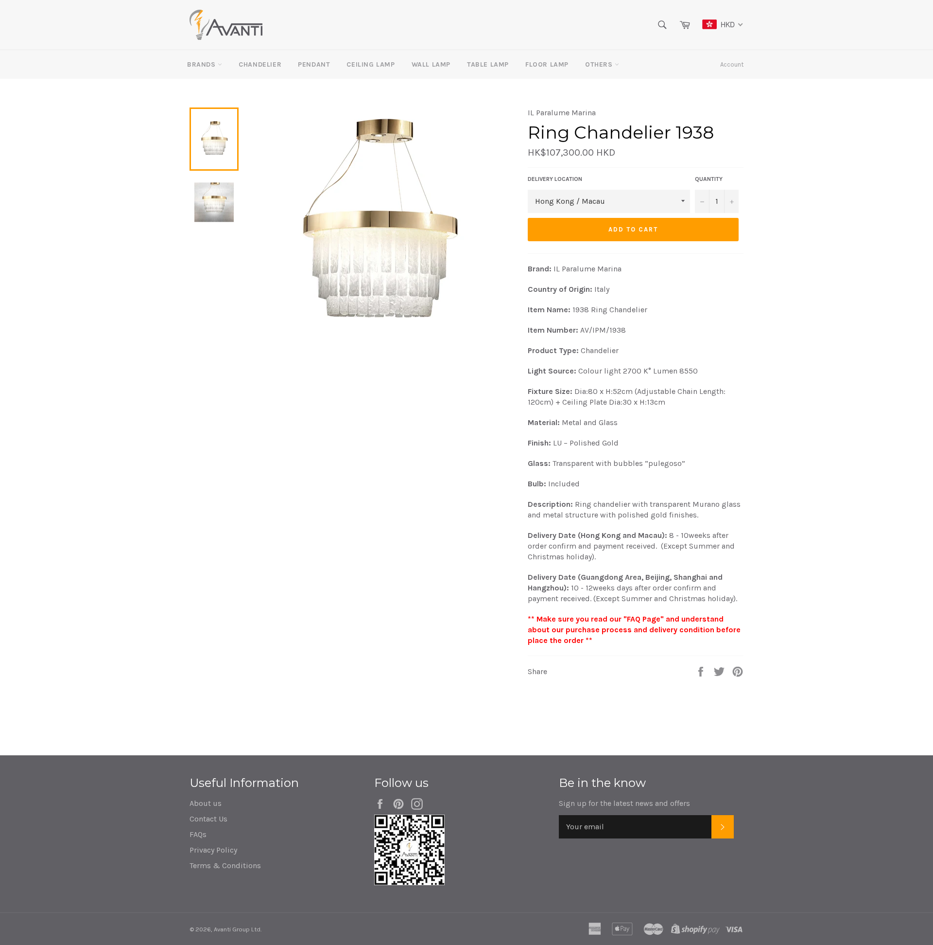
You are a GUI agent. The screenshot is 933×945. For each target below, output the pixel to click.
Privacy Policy (213, 850)
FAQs (198, 834)
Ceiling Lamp (370, 64)
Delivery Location (555, 179)
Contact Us (208, 818)
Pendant (314, 64)
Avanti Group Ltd (237, 929)
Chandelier (260, 64)
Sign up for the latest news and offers (624, 803)
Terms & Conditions (225, 865)
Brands (202, 64)
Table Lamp (488, 64)
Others (600, 64)
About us (206, 803)
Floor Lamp (547, 64)
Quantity (709, 179)
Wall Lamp (431, 64)
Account (731, 64)
